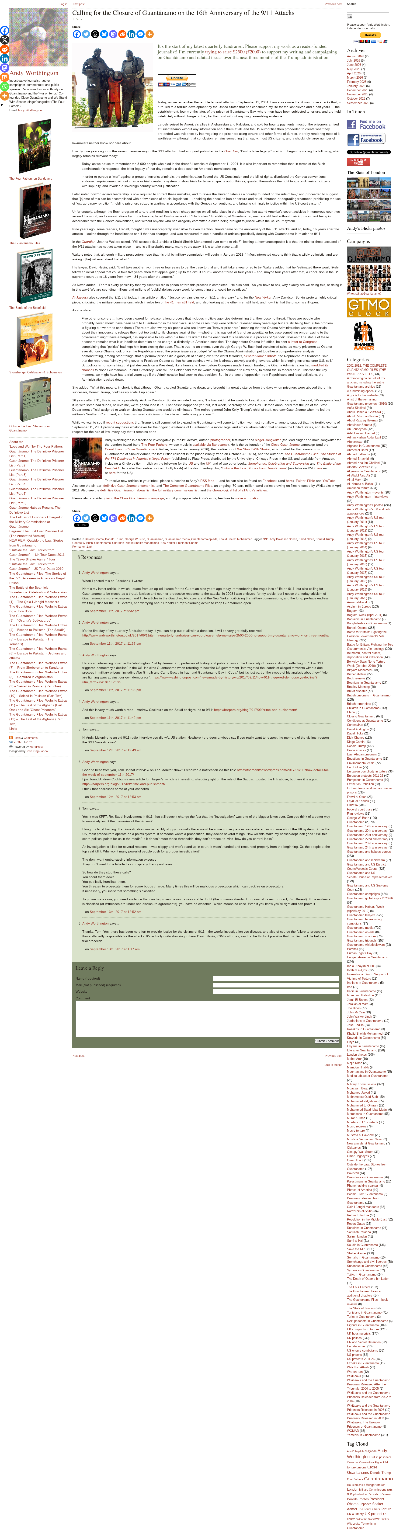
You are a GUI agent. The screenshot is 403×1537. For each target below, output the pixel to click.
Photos (363, 1499)
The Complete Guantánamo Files (187, 485)
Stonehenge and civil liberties (367, 1261)
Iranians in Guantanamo (363, 982)
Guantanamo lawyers (361, 915)
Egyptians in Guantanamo (364, 758)
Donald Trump (114, 539)
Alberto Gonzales (358, 467)
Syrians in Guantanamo (363, 1270)
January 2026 (356, 86)
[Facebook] (77, 34)
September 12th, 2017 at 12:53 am (116, 797)
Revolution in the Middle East (367, 1219)
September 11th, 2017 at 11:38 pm (115, 690)
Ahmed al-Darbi (357, 450)
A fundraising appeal (360, 391)
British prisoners (381, 1457)
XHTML (18, 742)
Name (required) (88, 978)
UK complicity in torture (363, 1329)
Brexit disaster (357, 691)
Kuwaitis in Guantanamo (363, 1038)
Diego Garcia (356, 742)
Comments (31, 738)
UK (208, 463)
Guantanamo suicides (361, 936)
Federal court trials (359, 809)
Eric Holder (354, 767)
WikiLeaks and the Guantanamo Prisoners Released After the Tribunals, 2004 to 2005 (368, 1384)
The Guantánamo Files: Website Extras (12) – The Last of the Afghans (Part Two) (38, 719)
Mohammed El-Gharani (362, 1105)
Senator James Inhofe (260, 356)
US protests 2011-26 (361, 1359)
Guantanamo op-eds (204, 539)
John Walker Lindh (359, 1016)
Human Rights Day (359, 953)
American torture (358, 488)
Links (13, 728)
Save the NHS (356, 1249)
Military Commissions (361, 1084)
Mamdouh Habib (358, 1067)
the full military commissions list (175, 490)
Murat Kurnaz (356, 1118)
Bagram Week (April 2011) (364, 615)
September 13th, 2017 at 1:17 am (115, 949)
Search (351, 4)
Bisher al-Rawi (356, 674)
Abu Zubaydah (357, 429)
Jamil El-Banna (357, 999)
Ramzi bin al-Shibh (359, 1211)
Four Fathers (355, 1479)
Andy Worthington (95, 572)
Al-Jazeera (80, 297)
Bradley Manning (358, 687)
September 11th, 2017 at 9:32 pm (114, 611)
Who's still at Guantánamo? (364, 293)
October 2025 (356, 98)
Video (359, 1519)
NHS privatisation (357, 1494)
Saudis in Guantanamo (362, 1245)
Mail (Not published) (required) (98, 985)
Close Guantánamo (285, 444)
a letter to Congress (302, 342)
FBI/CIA (352, 805)
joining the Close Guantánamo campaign (134, 498)
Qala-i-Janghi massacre (363, 1207)
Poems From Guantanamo (365, 1194)
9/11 (266, 539)
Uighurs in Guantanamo (363, 1325)
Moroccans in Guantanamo (365, 1114)
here (319, 468)
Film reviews (355, 813)
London (352, 1489)
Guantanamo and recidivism (366, 860)
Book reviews (356, 678)
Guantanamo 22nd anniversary (367, 839)
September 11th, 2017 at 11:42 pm (115, 718)
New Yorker (167, 543)
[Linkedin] (131, 34)
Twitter (300, 481)
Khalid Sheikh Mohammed (235, 539)
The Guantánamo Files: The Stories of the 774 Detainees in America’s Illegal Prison (37, 578)
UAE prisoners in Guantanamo (367, 1321)
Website (81, 991)
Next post (78, 4)
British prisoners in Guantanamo (368, 695)
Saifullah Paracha (359, 1232)
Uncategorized (356, 1346)
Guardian (118, 543)
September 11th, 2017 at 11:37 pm (115, 643)
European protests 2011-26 (365, 775)
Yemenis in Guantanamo (363, 1435)
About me (16, 442)
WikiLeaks (354, 1376)
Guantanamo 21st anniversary (367, 835)
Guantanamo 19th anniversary (367, 826)
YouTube (329, 481)
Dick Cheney (355, 737)
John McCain (356, 1012)
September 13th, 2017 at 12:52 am (116, 912)
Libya (350, 1042)
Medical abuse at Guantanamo (367, 1076)
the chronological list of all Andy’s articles (237, 490)
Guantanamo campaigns (363, 894)
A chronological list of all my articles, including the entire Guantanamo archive (366, 382)
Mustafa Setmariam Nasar (364, 1139)
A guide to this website (362, 395)
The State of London (366, 172)
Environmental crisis (361, 763)
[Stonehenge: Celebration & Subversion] (41, 340)
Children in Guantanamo (363, 708)
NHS (390, 1489)
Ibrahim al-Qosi (357, 970)
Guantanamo (155, 539)
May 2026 (353, 69)
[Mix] (4, 77)
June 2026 (354, 64)
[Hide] (2, 105)
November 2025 (357, 94)
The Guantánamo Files (24, 243)
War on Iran (355, 1372)
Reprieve (365, 1504)
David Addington (358, 729)
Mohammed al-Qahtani (362, 1101)
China (351, 712)
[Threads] (95, 34)
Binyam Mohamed (359, 670)
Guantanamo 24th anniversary (367, 847)
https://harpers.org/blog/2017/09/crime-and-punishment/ (255, 710)
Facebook (270, 481)
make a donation (247, 498)
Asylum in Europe (359, 606)
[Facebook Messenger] (140, 34)
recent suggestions (120, 422)
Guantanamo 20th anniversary (367, 830)
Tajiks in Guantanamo (361, 1274)
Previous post (333, 4)
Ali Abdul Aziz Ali (358, 475)
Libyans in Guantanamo (363, 1046)
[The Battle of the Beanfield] (41, 275)
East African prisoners (362, 754)
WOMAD (353, 1431)
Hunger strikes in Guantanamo (367, 957)
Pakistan (353, 1173)
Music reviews (356, 1126)
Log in (63, 4)
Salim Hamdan (357, 1236)
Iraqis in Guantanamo (361, 991)
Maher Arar (354, 1059)
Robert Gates (356, 1223)
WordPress (36, 746)
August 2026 (355, 56)
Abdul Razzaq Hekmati (362, 420)
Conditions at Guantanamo (365, 720)
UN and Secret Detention (364, 1342)
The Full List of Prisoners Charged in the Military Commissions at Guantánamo (36, 521)
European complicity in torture (367, 771)
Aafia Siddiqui (356, 408)
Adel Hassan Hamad (361, 433)
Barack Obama (94, 539)
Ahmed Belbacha (358, 454)
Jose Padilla (355, 1025)
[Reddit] (122, 34)
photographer (220, 440)
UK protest (373, 1514)
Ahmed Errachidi (358, 458)
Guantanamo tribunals (362, 940)
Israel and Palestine (360, 995)
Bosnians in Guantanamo (364, 682)
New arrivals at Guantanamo (366, 1143)
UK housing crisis (359, 1333)
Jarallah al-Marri (357, 1004)
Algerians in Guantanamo (364, 471)
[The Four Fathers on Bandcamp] (41, 146)
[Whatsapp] (4, 86)
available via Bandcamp (210, 444)
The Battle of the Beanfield (27, 307)
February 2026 (356, 81)
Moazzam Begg (357, 1088)
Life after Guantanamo (362, 1050)
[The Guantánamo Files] (41, 211)
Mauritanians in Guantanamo (366, 1071)
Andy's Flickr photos (366, 228)
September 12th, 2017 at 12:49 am (116, 750)
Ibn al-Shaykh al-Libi (361, 966)
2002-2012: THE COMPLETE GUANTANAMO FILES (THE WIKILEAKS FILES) (367, 370)
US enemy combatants (362, 1350)
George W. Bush (135, 539)
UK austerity (355, 1514)
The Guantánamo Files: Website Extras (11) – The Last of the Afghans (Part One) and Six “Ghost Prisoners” (38, 705)
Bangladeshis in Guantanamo (367, 623)
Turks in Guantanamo (361, 1316)
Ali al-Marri (354, 479)
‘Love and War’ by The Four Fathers (36, 446)
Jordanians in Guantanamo (365, 1020)
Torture (386, 1509)
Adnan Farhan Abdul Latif (364, 437)
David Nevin (306, 539)
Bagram (352, 610)
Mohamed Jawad (358, 1092)
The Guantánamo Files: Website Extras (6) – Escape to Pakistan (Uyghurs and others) (38, 653)
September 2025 (358, 103)
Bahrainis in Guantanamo (364, 619)
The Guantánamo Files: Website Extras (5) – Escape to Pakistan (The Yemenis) (38, 639)
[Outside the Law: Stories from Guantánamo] (41, 399)
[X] (4, 40)
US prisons (354, 1354)
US (190, 463)
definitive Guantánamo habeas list (125, 490)
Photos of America (359, 1190)
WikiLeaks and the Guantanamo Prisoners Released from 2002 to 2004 (369, 1397)
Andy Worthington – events (365, 492)
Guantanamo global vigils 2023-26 (370, 898)
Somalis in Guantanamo (363, 1257)
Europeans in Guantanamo (365, 780)
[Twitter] (86, 34)
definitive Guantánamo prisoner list (129, 485)
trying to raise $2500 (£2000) (233, 52)
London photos (357, 1054)
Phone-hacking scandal (363, 1185)
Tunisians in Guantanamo (364, 1312)
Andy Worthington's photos (365, 505)
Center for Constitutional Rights (364, 1462)
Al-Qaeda (371, 1451)
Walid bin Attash (358, 1367)
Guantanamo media (177, 539)
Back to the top (333, 1065)
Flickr (311, 481)
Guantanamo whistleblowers (366, 944)
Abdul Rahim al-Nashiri (362, 416)
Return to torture (358, 1215)
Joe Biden (354, 1008)
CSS (29, 742)
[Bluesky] (104, 34)
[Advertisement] (28, 828)
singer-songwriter (268, 440)
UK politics (354, 1338)
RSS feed (207, 481)
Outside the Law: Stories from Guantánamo (254, 468)
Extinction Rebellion (360, 784)
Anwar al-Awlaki (357, 602)
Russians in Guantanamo (364, 1228)
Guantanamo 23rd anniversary (367, 843)
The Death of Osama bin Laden (368, 1278)
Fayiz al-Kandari (358, 801)
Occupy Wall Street (360, 1152)
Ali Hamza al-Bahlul (360, 484)
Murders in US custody (362, 1122)
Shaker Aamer (356, 1253)
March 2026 (355, 77)
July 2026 (353, 60)
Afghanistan (355, 441)
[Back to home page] (38, 37)
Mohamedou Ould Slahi (363, 1097)
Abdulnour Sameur (359, 425)
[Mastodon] (113, 34)
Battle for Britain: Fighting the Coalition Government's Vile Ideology (367, 636)
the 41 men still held (179, 302)
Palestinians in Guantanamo (366, 1181)
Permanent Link (82, 546)
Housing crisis (356, 1484)
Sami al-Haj (355, 1240)
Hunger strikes (376, 1485)
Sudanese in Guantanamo (364, 1266)
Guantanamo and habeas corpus (369, 851)
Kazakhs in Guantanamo (363, 1029)
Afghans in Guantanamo (363, 446)
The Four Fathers (154, 444)
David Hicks (355, 733)
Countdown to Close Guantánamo (130, 449)
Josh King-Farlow (37, 751)
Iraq (349, 987)
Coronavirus (355, 725)
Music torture (356, 1130)
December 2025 (357, 90)
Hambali (352, 949)
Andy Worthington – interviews (367, 496)
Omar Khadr (355, 1160)
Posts (17, 738)
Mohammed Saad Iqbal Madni (367, 1109)
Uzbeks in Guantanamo (363, 1363)
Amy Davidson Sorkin (283, 539)
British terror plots (359, 704)
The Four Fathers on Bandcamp (30, 178)
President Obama (187, 543)
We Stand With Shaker (253, 449)
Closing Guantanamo (361, 716)
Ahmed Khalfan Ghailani (363, 463)
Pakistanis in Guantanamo (365, 1177)
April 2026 (354, 73)
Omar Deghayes (358, 1156)
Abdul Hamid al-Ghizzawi (364, 412)
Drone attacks (356, 750)
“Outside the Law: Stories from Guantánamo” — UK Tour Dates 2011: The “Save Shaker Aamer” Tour (37, 554)
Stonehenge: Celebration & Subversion (35, 372)
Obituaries (354, 1147)
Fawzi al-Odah (356, 797)
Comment (83, 998)
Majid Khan (354, 1063)
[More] (150, 34)
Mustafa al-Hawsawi (360, 1135)
